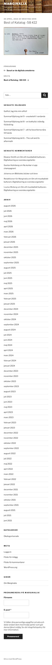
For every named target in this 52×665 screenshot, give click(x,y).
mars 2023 (9, 417)
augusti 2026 (10, 206)
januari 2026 (9, 242)
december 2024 (11, 309)
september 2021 (11, 505)
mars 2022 (8, 474)
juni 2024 (8, 340)
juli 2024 (8, 335)
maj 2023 (8, 407)
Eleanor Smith (10, 157)
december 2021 (11, 489)
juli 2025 (8, 273)
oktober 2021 (10, 500)
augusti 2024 (10, 330)
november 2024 (11, 314)
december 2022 (11, 433)
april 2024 (8, 350)
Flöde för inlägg (11, 557)
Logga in (7, 552)
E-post (7, 610)
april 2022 (8, 469)
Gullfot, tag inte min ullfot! (15, 111)
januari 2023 (9, 428)
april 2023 (8, 412)
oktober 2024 (10, 319)
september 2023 (11, 386)
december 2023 (11, 371)
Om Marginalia (10, 583)
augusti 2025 (10, 268)
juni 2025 (8, 278)
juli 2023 (8, 397)
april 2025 (8, 288)
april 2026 (8, 226)
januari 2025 (9, 304)
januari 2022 (9, 484)
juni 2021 (8, 520)
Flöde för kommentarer (14, 562)
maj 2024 (8, 345)
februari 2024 (10, 360)
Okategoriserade (11, 536)
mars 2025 (9, 293)
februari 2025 (10, 299)
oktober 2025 (10, 257)
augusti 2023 (10, 391)
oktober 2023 (10, 381)
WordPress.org (10, 567)
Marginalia (15, 4)
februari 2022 (10, 479)
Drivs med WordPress (12, 659)
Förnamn (8, 597)
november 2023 (11, 376)
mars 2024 (9, 355)
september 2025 (11, 262)
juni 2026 (8, 216)
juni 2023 (8, 402)
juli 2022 (7, 459)
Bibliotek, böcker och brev (26, 173)
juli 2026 (8, 211)
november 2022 (11, 438)
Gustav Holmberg (11, 165)
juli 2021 (7, 515)
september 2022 (11, 448)
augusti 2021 (9, 510)
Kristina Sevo (29, 19)
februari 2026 (10, 237)
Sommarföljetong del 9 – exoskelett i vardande (24, 116)
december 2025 (11, 247)
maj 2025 (8, 283)
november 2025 (11, 252)
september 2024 (11, 324)
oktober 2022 (10, 443)
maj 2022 (8, 464)
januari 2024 (9, 366)
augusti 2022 (10, 453)
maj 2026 (8, 221)
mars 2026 (9, 232)
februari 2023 (10, 422)
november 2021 (11, 495)
